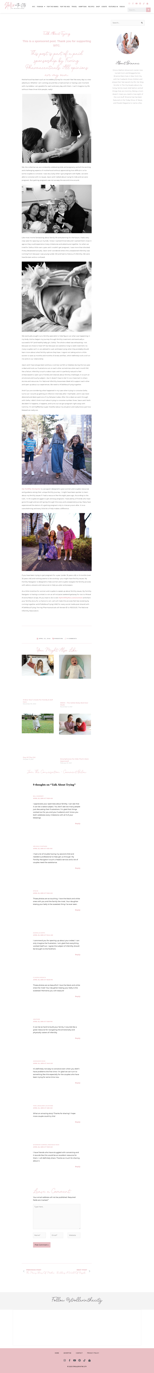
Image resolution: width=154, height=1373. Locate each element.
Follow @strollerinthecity (77, 1300)
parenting (58, 638)
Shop (98, 7)
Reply (77, 823)
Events (104, 7)
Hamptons (83, 7)
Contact (79, 1353)
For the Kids (65, 7)
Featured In (113, 7)
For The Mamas (52, 7)
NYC (33, 7)
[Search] (148, 10)
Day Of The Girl (29, 757)
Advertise (67, 1353)
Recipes (91, 7)
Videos (122, 7)
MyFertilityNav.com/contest (70, 598)
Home (57, 1353)
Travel (74, 7)
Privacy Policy (93, 1353)
